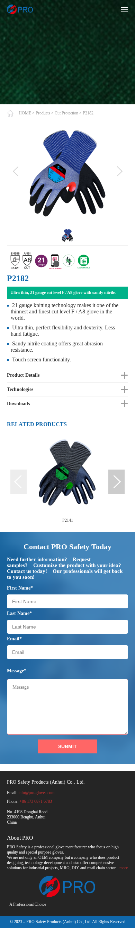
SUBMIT (67, 746)
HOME (25, 113)
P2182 (88, 113)
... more (121, 867)
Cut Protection (66, 113)
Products (43, 113)
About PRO (20, 838)
